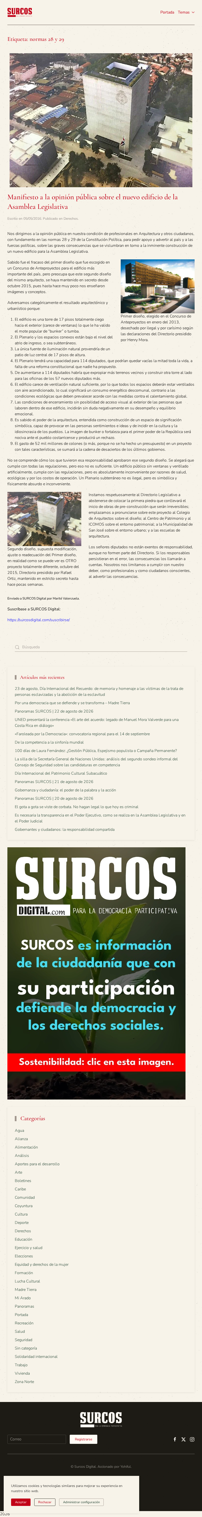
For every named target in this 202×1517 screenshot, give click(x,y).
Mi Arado (23, 1298)
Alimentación (26, 1147)
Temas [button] (184, 12)
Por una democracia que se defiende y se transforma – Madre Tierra (72, 703)
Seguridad (23, 1340)
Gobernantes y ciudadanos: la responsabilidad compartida (65, 829)
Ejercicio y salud (28, 1247)
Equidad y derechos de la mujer (41, 1264)
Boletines (23, 1181)
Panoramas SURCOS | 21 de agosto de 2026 (54, 781)
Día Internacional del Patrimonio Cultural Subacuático (61, 773)
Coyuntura (24, 1206)
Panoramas (24, 1306)
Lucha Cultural (27, 1281)
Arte (18, 1172)
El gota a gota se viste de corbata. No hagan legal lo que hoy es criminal (76, 807)
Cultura (21, 1214)
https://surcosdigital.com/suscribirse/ (38, 620)
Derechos (71, 218)
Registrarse (83, 1439)
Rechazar (44, 1502)
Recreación (24, 1323)
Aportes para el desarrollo (37, 1164)
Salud (20, 1331)
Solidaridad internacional (36, 1356)
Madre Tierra (25, 1289)
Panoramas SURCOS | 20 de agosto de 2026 (54, 798)
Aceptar (21, 1502)
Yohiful (125, 1466)
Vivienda (22, 1373)
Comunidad (25, 1197)
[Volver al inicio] (19, 12)
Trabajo (21, 1365)
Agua (19, 1130)
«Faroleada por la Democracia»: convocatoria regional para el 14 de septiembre (82, 734)
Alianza (21, 1139)
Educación (23, 1239)
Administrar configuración (81, 1502)
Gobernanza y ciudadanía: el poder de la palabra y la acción (65, 790)
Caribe (20, 1189)
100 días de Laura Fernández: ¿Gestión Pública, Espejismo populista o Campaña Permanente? (96, 750)
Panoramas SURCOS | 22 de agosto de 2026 (54, 711)
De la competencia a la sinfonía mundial (49, 742)
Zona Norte (24, 1381)
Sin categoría (26, 1348)
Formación (24, 1273)
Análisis (22, 1155)
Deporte (22, 1222)
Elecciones (24, 1256)
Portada (167, 12)
